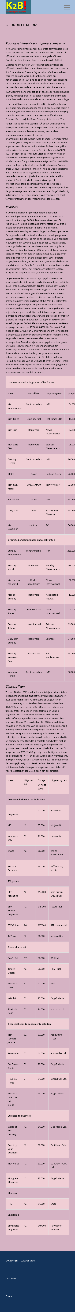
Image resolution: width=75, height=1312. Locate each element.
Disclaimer (11, 1278)
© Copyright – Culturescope (20, 1260)
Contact (10, 1296)
